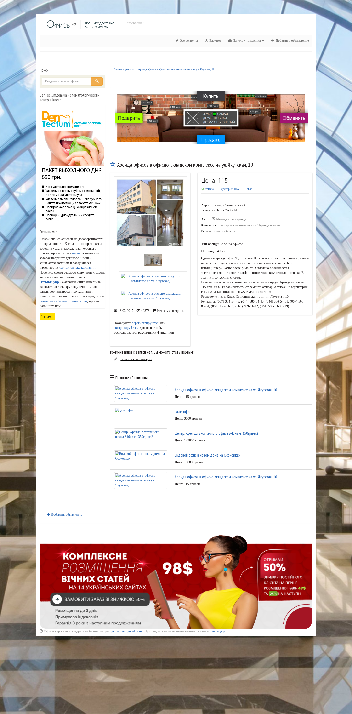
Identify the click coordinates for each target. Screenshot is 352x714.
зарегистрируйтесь (145, 323)
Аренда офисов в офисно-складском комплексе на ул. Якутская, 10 (176, 69)
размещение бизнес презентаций (63, 301)
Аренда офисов (270, 225)
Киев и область (224, 231)
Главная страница (124, 69)
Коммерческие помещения (237, 225)
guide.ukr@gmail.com (126, 631)
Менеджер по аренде (230, 219)
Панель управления (247, 40)
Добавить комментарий (135, 359)
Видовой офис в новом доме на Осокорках (207, 455)
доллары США (230, 189)
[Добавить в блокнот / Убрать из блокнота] (113, 164)
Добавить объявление (292, 40)
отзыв (76, 253)
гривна (209, 189)
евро (249, 189)
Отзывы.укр (49, 282)
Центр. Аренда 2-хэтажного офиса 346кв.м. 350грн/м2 (216, 433)
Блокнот (214, 40)
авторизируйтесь (126, 328)
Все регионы (188, 40)
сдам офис (183, 411)
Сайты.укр (217, 631)
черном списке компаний (77, 267)
